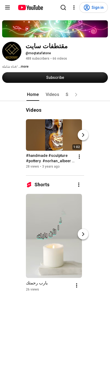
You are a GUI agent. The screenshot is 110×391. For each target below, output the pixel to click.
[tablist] (55, 94)
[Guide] (7, 7)
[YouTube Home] (30, 7)
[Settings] (74, 7)
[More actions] (79, 156)
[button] (76, 94)
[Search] (63, 7)
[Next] (83, 135)
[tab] (32, 94)
